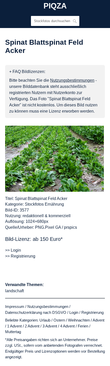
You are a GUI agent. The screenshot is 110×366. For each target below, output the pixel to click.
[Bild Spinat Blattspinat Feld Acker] (54, 158)
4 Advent (67, 326)
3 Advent (49, 326)
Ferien (83, 326)
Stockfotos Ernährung (44, 204)
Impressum (14, 306)
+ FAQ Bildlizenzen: (27, 71)
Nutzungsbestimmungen (47, 306)
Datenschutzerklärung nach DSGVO (35, 312)
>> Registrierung (20, 256)
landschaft (14, 291)
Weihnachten (79, 320)
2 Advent (32, 326)
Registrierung (92, 312)
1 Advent (14, 326)
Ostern (59, 320)
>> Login (13, 250)
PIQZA (55, 6)
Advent (98, 320)
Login (73, 312)
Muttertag (13, 332)
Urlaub (44, 320)
